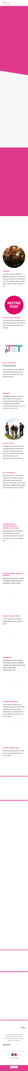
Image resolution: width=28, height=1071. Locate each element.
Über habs (7, 201)
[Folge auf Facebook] (12, 1054)
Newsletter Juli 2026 (10, 817)
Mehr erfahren (9, 291)
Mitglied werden (10, 66)
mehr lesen (7, 840)
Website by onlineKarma (14, 1057)
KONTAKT (7, 796)
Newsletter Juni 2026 (10, 848)
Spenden (7, 967)
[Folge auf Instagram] (15, 1054)
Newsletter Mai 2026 (10, 880)
